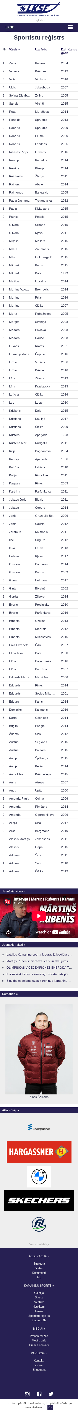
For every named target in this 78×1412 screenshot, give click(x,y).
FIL (39, 1277)
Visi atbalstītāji (39, 1244)
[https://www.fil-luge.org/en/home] (39, 1235)
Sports (39, 1297)
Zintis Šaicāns (39, 1097)
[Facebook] (39, 1394)
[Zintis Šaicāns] (39, 1093)
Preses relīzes (39, 1336)
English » (39, 20)
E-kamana (39, 1369)
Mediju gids (39, 1340)
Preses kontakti (39, 1345)
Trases (39, 1311)
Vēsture (39, 1302)
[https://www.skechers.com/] (39, 1210)
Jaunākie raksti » (13, 944)
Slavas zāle (39, 1320)
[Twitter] (51, 1394)
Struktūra (39, 1263)
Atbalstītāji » (10, 1110)
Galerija (39, 1292)
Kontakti (39, 1360)
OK (50, 1407)
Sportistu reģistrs (39, 1315)
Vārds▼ (15, 49)
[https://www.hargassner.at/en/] (39, 1163)
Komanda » (10, 993)
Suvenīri (39, 1365)
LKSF (9, 27)
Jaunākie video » (13, 891)
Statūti (39, 1268)
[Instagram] (27, 1394)
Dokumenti (39, 1272)
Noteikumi (39, 1306)
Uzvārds (41, 49)
